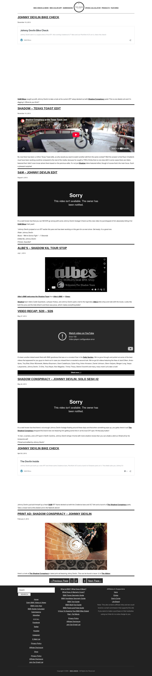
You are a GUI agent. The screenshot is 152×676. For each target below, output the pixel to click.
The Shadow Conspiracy (117, 504)
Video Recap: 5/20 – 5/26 (35, 311)
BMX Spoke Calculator (36, 609)
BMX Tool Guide (73, 601)
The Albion (106, 573)
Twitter (36, 626)
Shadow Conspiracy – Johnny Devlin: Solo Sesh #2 (58, 379)
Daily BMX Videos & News (36, 602)
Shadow (82, 163)
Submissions (36, 612)
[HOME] (79, 7)
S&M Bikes (22, 99)
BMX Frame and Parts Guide (73, 608)
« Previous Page (59, 580)
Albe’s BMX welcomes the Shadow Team (33, 296)
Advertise (36, 615)
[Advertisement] (76, 81)
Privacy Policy (36, 643)
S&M (50, 504)
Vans (116, 592)
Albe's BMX (57, 296)
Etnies (116, 595)
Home (36, 599)
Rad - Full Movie (73, 614)
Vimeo (67, 296)
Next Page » (95, 580)
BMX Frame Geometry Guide (73, 595)
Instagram (36, 635)
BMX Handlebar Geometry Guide (73, 598)
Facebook (36, 622)
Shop (36, 651)
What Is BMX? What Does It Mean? (73, 589)
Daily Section (88, 357)
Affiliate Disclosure (36, 647)
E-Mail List (36, 639)
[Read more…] (76, 372)
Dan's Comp (115, 598)
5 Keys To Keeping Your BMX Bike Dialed (73, 611)
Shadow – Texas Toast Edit (39, 108)
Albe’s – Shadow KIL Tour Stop (42, 248)
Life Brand (116, 601)
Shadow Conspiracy (96, 99)
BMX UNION (74, 671)
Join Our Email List (36, 662)
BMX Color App (36, 606)
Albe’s (95, 302)
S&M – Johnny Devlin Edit (37, 172)
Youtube (36, 631)
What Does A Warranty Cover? (73, 592)
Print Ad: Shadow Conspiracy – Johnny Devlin (55, 513)
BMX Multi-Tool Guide (73, 604)
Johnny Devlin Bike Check (38, 17)
